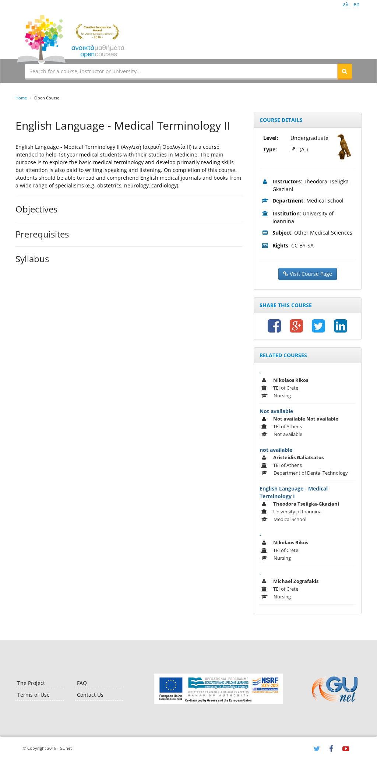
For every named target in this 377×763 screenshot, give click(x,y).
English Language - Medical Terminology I (294, 492)
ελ (345, 4)
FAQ (82, 682)
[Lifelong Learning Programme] (218, 689)
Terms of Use (33, 694)
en (356, 4)
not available (276, 449)
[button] (344, 71)
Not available (276, 411)
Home (21, 98)
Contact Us (90, 694)
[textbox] (181, 71)
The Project (31, 682)
